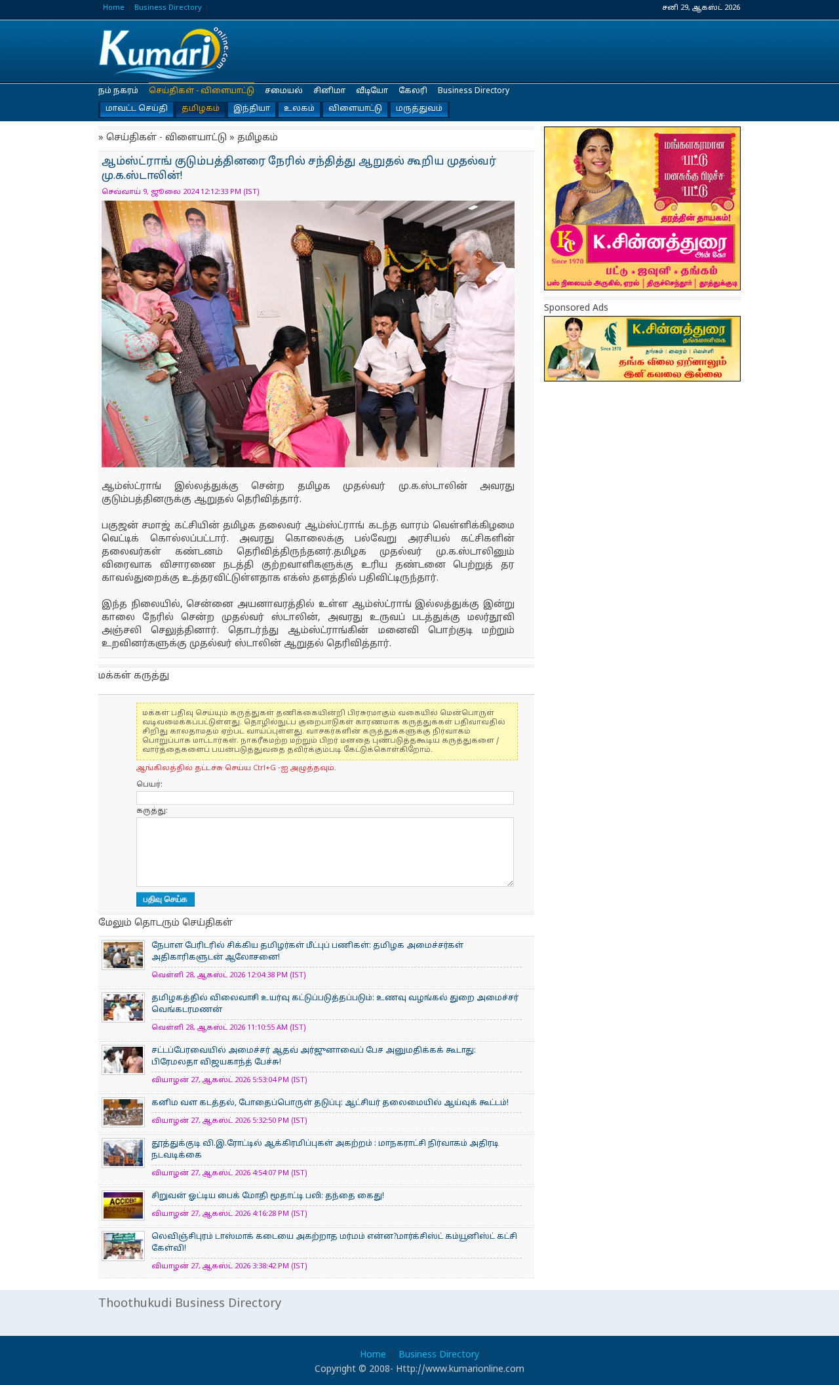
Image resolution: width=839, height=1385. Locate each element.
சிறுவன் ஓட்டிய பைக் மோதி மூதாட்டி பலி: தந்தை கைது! (267, 1196)
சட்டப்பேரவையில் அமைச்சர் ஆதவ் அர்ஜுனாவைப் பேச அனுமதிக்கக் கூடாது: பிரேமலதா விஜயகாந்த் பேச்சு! (313, 1056)
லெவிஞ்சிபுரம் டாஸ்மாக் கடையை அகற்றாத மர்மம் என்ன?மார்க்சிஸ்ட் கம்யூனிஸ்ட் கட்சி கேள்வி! (334, 1242)
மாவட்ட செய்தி (137, 108)
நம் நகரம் (118, 91)
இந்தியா (251, 108)
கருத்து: (152, 810)
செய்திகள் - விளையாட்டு (201, 91)
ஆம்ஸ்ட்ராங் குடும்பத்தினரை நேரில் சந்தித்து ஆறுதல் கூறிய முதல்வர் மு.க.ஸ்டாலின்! (163, 52)
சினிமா (329, 91)
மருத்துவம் (419, 108)
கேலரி (413, 91)
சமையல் (284, 91)
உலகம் (299, 108)
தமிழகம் (201, 108)
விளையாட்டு (355, 108)
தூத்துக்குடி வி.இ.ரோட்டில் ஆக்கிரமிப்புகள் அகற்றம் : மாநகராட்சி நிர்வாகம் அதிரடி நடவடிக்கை (325, 1149)
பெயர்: (149, 784)
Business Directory (168, 8)
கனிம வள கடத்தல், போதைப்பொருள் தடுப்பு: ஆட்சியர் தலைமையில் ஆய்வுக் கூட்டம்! (330, 1103)
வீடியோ (372, 91)
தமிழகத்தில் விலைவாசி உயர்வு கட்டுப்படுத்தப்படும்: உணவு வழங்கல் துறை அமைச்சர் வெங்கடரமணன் (334, 1004)
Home (114, 8)
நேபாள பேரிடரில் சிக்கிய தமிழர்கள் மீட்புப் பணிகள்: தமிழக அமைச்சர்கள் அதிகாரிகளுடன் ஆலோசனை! (307, 951)
